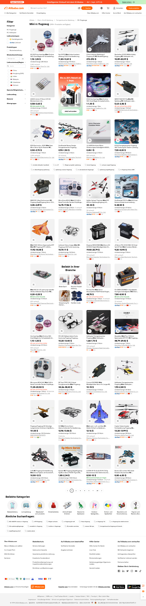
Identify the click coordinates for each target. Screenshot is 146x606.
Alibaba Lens (8, 587)
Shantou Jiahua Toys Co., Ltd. (124, 435)
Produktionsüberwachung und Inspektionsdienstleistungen (43, 563)
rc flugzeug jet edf (69, 521)
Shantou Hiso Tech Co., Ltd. (67, 254)
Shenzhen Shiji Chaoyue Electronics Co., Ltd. (42, 303)
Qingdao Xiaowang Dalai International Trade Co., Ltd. (98, 348)
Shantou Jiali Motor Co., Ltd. (95, 157)
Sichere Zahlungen (39, 546)
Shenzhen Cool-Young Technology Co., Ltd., (42, 254)
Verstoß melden (94, 568)
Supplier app (63, 587)
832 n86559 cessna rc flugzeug (18, 521)
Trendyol (94, 596)
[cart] (108, 8)
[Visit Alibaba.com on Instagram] (132, 571)
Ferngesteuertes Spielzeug (65, 20)
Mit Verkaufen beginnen (126, 550)
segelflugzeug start (15, 531)
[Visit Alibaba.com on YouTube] (136, 571)
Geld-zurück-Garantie (40, 550)
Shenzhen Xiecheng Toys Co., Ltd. (69, 391)
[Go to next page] (102, 491)
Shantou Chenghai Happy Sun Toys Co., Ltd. (70, 345)
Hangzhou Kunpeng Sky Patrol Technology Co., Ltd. (127, 209)
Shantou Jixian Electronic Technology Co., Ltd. (127, 257)
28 (97, 490)
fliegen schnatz (53, 521)
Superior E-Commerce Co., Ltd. (96, 391)
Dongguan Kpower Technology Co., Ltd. (42, 209)
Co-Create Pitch (9, 550)
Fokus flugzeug (85, 521)
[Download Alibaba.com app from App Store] (118, 587)
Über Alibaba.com (10, 541)
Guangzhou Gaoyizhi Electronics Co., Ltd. (98, 300)
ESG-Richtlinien (9, 554)
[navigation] (16, 255)
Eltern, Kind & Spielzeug (45, 20)
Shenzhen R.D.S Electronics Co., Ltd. (42, 157)
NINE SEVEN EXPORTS (37, 435)
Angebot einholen (67, 550)
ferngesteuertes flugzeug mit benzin (111, 526)
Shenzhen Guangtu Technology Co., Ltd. (98, 257)
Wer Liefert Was (104, 596)
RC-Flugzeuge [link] (82, 20)
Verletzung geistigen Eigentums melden (100, 563)
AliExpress (40, 596)
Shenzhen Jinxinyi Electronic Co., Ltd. (127, 303)
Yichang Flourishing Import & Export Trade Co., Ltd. (42, 113)
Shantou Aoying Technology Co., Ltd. (127, 391)
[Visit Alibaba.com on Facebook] (119, 571)
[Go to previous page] (67, 491)
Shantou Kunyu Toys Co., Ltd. (39, 66)
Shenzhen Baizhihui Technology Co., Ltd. (127, 155)
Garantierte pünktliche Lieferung (43, 554)
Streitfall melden (94, 554)
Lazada (71, 596)
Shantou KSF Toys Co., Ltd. (123, 63)
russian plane (31, 531)
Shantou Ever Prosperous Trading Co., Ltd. (70, 63)
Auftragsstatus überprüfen (127, 554)
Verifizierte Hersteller (68, 546)
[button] (79, 8)
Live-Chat (92, 550)
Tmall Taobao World (60, 596)
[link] (143, 585)
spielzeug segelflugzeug (107, 169)
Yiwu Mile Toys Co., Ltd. (38, 350)
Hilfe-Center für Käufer (97, 546)
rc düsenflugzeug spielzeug (41, 169)
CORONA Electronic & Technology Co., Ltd (127, 110)
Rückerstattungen (95, 558)
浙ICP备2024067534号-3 (127, 603)
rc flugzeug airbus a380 (127, 169)
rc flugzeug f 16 (100, 521)
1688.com (49, 596)
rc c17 (57, 165)
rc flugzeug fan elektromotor (120, 521)
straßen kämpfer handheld (41, 165)
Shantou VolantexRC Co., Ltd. (96, 212)
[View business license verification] (92, 603)
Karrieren (7, 558)
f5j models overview (73, 526)
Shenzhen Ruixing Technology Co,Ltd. (70, 438)
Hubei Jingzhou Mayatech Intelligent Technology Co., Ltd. (70, 209)
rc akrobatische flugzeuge (86, 169)
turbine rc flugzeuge (54, 526)
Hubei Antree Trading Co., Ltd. (96, 108)
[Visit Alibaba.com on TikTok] (140, 571)
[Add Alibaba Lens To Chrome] (38, 587)
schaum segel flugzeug (109, 165)
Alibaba (31, 20)
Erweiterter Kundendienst (41, 558)
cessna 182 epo (89, 526)
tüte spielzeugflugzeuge (16, 526)
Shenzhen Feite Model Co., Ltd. (125, 345)
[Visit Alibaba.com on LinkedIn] (123, 571)
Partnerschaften (123, 562)
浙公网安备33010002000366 (108, 603)
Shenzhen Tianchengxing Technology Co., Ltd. (70, 157)
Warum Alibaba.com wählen (13, 546)
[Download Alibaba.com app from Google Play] (134, 587)
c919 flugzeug (38, 521)
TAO (87, 596)
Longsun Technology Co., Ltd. (40, 393)
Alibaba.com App (104, 587)
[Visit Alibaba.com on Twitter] (127, 571)
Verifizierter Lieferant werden (127, 558)
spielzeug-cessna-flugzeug (64, 169)
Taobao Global (80, 596)
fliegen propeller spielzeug (73, 165)
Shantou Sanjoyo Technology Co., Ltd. (98, 438)
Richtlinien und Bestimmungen (43, 568)
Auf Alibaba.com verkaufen (127, 546)
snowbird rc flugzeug (36, 526)
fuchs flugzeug (91, 165)
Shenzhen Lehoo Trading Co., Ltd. (97, 63)
